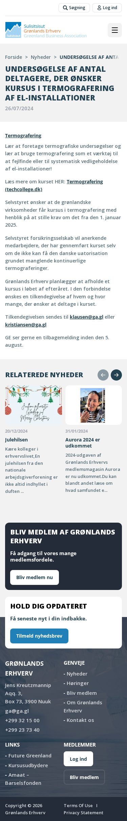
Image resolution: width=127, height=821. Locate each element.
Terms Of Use (78, 805)
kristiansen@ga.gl (25, 324)
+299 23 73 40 (22, 729)
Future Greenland (29, 755)
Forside (13, 57)
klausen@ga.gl (86, 317)
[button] (103, 375)
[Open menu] (115, 30)
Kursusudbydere (28, 765)
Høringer (78, 683)
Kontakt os (80, 719)
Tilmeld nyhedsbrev (39, 636)
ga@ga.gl (17, 710)
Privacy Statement (83, 812)
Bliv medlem (82, 692)
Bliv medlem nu (34, 577)
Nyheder (41, 57)
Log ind (78, 759)
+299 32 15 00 (22, 720)
